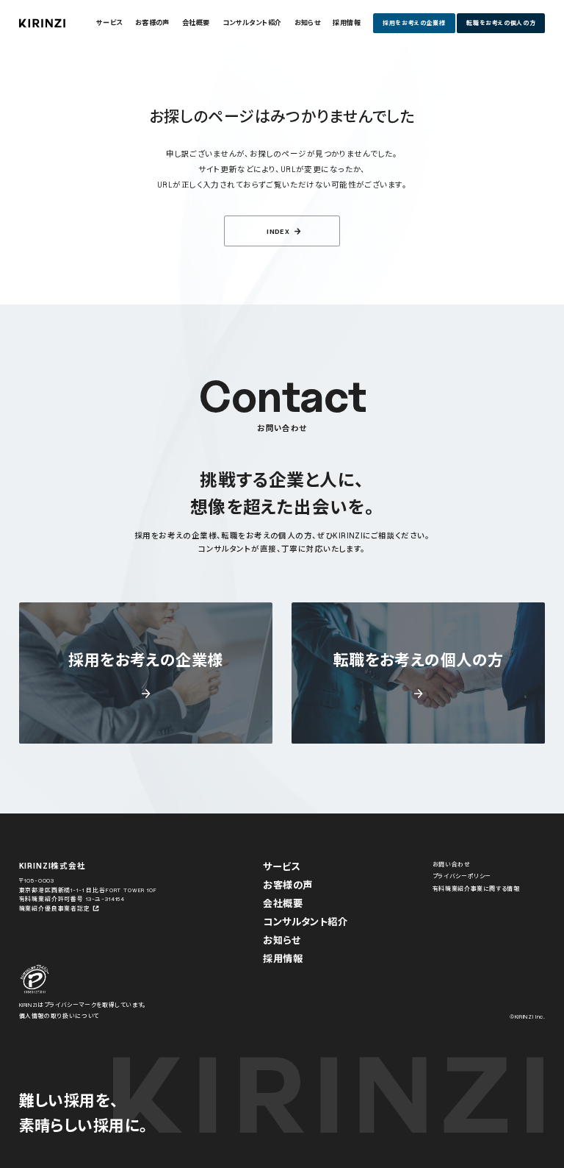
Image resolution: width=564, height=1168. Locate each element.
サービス (281, 866)
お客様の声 (287, 885)
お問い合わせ (452, 864)
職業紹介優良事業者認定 (54, 908)
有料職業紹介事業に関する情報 (476, 888)
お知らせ (281, 940)
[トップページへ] (42, 22)
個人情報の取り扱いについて (59, 1015)
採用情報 (283, 958)
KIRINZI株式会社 (52, 865)
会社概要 (283, 903)
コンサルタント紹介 (305, 921)
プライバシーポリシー (462, 876)
